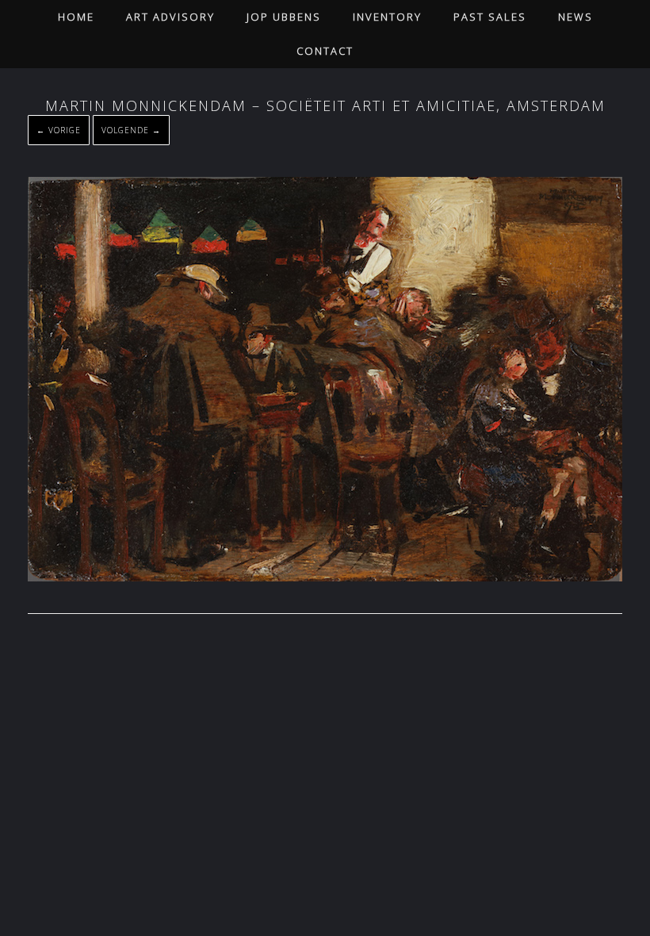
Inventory (387, 17)
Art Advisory (170, 17)
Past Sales (489, 17)
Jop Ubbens (284, 17)
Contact (325, 51)
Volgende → (131, 130)
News (575, 17)
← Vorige (58, 130)
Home (76, 17)
